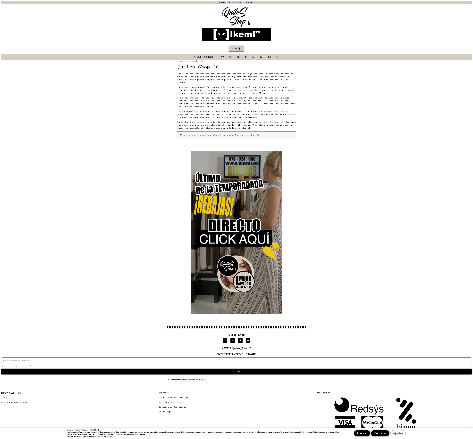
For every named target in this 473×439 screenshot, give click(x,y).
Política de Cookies (170, 402)
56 (277, 56)
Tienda (5, 398)
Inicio (180, 61)
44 (230, 56)
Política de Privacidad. (32, 366)
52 (261, 56)
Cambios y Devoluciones (14, 402)
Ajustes (398, 433)
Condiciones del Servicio (173, 398)
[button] (236, 380)
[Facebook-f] (225, 340)
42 (222, 56)
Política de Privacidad (172, 407)
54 (269, 56)
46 (238, 56)
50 (253, 56)
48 (246, 56)
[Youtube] (248, 340)
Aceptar (362, 433)
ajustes (142, 434)
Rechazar (380, 433)
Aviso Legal (165, 412)
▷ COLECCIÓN (203, 56)
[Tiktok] (240, 340)
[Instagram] (232, 340)
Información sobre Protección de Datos (188, 380)
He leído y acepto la (23, 366)
